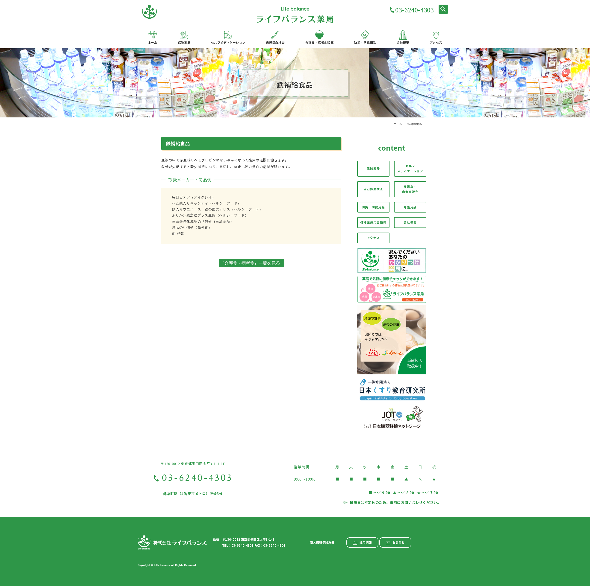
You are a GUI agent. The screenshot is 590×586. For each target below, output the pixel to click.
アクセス (373, 238)
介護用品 (410, 207)
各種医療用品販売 (373, 222)
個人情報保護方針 (322, 542)
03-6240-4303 (414, 10)
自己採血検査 (373, 189)
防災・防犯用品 (373, 207)
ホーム (397, 124)
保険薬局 (373, 168)
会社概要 (410, 222)
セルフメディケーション (410, 168)
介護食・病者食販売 (410, 189)
